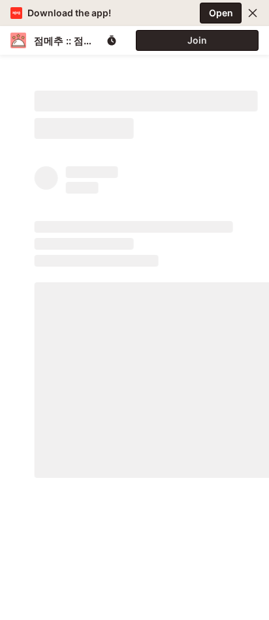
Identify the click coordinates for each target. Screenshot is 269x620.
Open (221, 12)
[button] (253, 13)
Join (197, 40)
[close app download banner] (252, 13)
